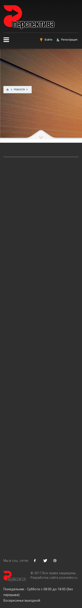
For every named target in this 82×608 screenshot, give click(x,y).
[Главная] (7, 89)
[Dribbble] (54, 560)
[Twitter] (44, 560)
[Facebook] (34, 560)
